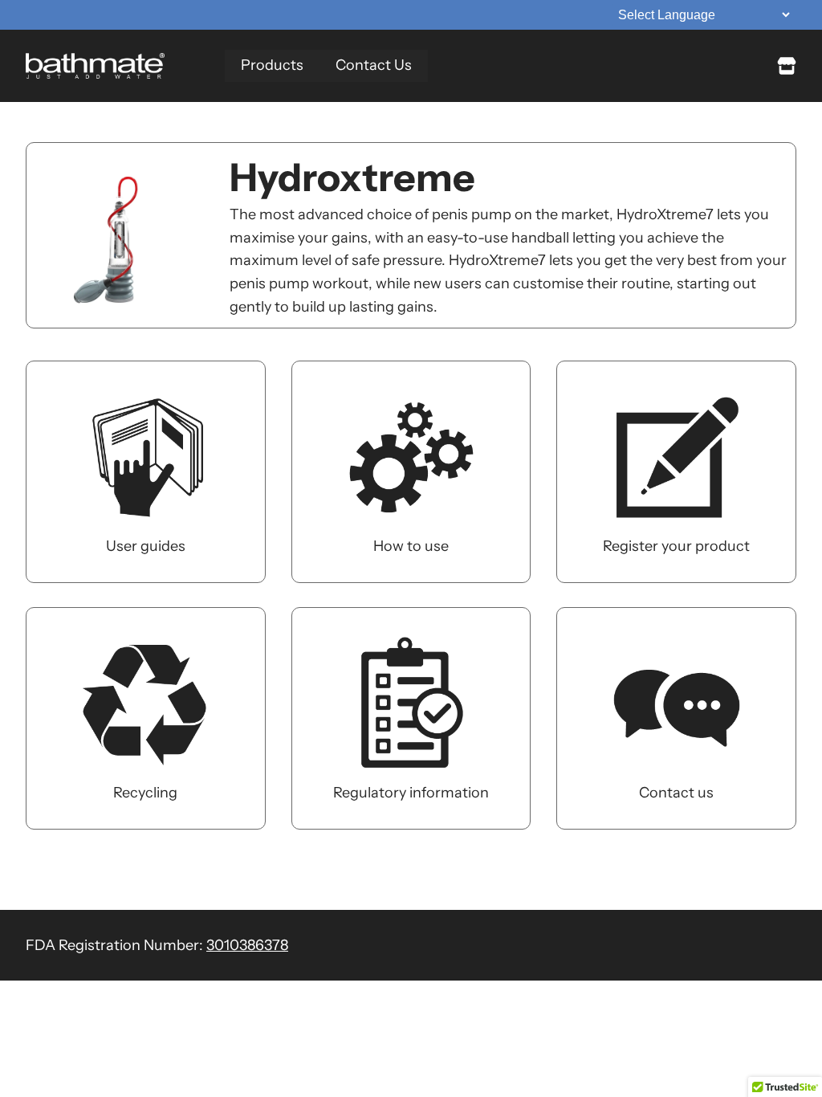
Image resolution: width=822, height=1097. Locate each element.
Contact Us (374, 65)
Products (272, 65)
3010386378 (247, 945)
